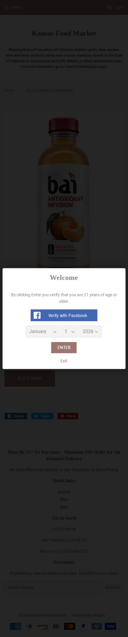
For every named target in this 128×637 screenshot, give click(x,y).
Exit (63, 361)
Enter (64, 347)
